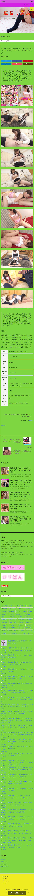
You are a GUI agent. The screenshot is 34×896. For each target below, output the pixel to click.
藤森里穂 (9, 630)
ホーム (3, 36)
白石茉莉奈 (12, 627)
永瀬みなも (28, 622)
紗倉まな (20, 627)
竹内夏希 (24, 416)
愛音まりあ (4, 619)
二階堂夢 (23, 606)
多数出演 (4, 614)
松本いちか (4, 622)
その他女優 (4, 606)
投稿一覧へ (3, 425)
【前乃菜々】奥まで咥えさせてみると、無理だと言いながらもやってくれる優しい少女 (20, 506)
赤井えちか (29, 630)
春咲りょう (13, 619)
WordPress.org (4, 866)
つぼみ (11, 606)
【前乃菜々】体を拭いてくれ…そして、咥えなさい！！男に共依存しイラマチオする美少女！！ (20, 519)
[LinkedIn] (6, 64)
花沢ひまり (28, 627)
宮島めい (4, 616)
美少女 (18, 414)
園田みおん (11, 611)
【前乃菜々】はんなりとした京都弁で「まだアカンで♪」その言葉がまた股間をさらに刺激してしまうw (21, 482)
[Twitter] (6, 61)
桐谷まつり (13, 622)
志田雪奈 (28, 616)
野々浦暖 (4, 633)
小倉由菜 (12, 616)
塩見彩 (24, 611)
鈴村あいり (14, 633)
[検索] (32, 1)
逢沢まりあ (29, 416)
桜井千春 (21, 622)
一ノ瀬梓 (17, 606)
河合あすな (4, 625)
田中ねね (29, 625)
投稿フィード (4, 862)
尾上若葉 (20, 616)
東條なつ (29, 619)
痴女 (10, 36)
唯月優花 (4, 611)
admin (30, 420)
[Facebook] (17, 61)
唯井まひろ (28, 608)
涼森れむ (13, 625)
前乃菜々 (29, 414)
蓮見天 (3, 630)
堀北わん (18, 611)
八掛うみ (30, 606)
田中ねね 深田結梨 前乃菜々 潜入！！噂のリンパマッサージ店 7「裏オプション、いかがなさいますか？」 (21, 494)
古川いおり (20, 608)
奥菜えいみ (27, 614)
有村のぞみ (21, 619)
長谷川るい (26, 633)
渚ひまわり (21, 625)
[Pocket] (17, 64)
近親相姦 (23, 414)
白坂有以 (4, 627)
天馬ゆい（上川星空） (15, 614)
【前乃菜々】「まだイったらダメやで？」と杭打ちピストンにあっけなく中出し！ (20, 470)
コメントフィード (5, 864)
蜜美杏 (22, 630)
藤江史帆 (16, 630)
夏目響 (30, 611)
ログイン (3, 859)
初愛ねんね (4, 608)
